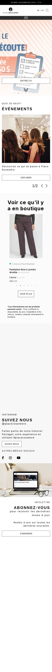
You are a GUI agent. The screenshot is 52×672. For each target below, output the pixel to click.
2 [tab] (18, 93)
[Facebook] (4, 457)
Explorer (26, 177)
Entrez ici (26, 80)
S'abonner (26, 533)
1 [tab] (14, 93)
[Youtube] (17, 457)
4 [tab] (26, 93)
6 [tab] (33, 93)
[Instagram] (10, 457)
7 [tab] (37, 93)
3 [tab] (22, 93)
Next (46, 249)
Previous (5, 249)
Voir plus (26, 294)
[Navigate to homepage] (10, 10)
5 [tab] (30, 93)
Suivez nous (12, 444)
